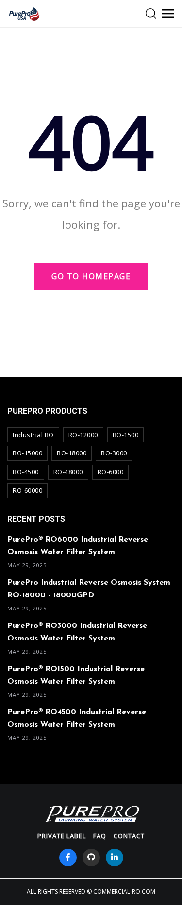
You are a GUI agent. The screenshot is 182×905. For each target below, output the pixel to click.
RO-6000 (111, 472)
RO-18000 (71, 453)
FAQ (99, 835)
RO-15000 (27, 453)
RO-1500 (126, 434)
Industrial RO (33, 434)
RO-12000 (83, 434)
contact (129, 835)
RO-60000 (27, 490)
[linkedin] (114, 857)
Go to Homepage (91, 276)
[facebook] (68, 857)
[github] (91, 857)
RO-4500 (26, 472)
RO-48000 (68, 472)
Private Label (61, 835)
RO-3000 (114, 453)
